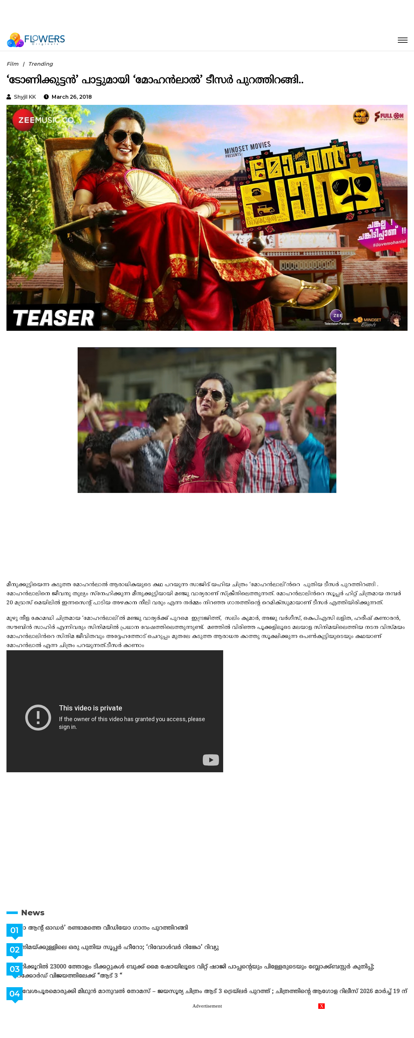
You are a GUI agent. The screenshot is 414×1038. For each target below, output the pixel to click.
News (33, 912)
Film (12, 64)
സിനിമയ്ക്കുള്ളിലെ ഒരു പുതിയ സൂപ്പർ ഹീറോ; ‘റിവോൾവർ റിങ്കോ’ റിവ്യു (132, 947)
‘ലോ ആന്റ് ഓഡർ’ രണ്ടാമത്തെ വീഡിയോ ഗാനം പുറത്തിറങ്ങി (116, 928)
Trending (40, 64)
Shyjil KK (25, 97)
